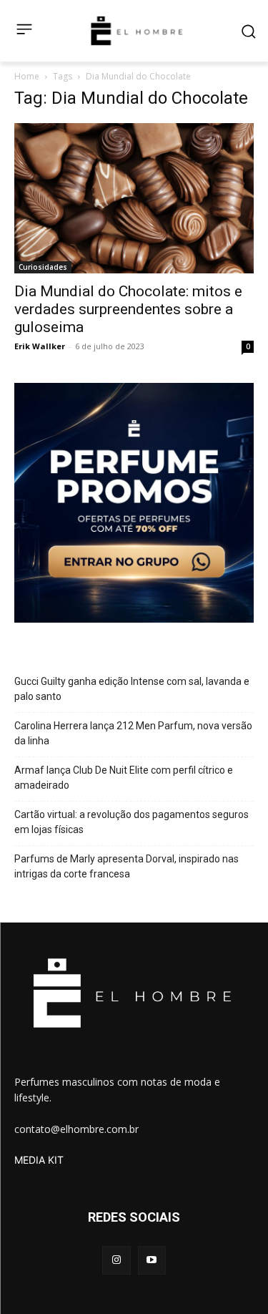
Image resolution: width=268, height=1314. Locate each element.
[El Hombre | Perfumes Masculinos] (136, 31)
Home (26, 76)
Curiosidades (43, 267)
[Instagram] (116, 1260)
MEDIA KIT (39, 1160)
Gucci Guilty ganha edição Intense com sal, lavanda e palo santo (131, 689)
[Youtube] (152, 1260)
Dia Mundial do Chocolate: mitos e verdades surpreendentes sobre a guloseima (128, 309)
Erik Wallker (39, 346)
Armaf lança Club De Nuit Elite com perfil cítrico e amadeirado (123, 777)
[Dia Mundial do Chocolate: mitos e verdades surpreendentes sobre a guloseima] (134, 198)
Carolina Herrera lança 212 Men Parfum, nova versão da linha (133, 733)
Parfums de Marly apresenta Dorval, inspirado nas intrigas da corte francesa (126, 866)
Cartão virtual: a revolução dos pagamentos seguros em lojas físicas (131, 822)
